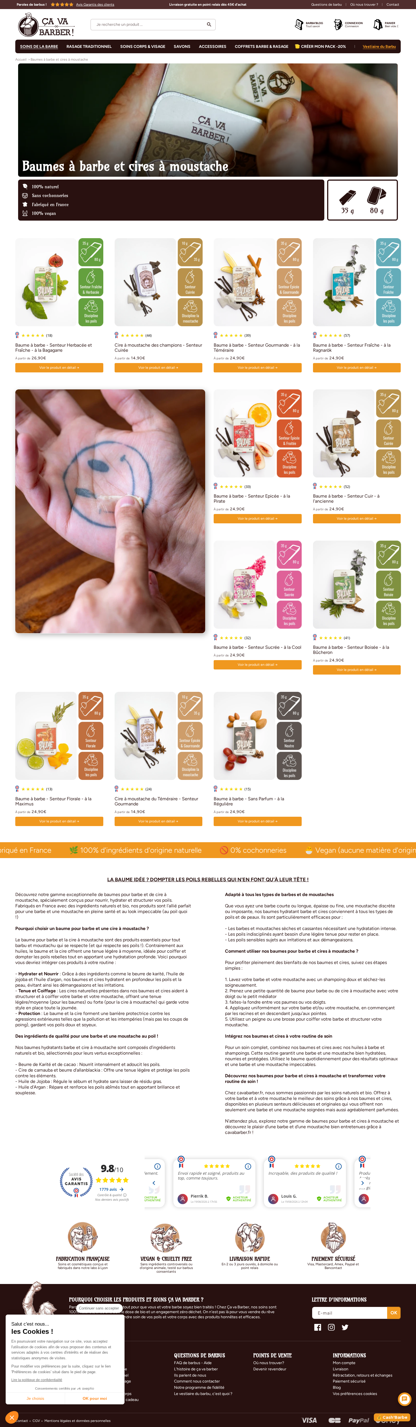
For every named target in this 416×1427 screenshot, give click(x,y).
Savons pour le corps (113, 1393)
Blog (337, 1387)
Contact (393, 5)
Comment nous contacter (197, 1381)
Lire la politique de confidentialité (36, 1380)
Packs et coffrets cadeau (117, 1399)
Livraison (340, 1369)
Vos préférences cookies (355, 1393)
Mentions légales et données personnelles (77, 1421)
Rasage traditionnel (111, 1375)
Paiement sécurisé (349, 1381)
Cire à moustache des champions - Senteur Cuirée (158, 347)
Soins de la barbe (39, 47)
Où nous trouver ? (364, 5)
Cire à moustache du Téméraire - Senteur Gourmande (156, 801)
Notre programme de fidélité (199, 1387)
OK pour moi (95, 1398)
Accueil (21, 59)
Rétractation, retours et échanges (363, 1375)
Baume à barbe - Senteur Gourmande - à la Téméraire (257, 347)
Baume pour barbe (111, 1369)
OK (394, 1312)
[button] (153, 24)
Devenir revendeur (269, 1369)
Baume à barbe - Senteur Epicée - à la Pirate (252, 499)
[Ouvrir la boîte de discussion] (404, 1399)
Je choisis (35, 1398)
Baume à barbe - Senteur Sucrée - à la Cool (257, 647)
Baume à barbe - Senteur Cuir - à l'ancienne (346, 499)
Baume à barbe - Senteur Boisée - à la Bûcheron (351, 650)
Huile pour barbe (109, 1362)
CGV (36, 1421)
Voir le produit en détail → (59, 367)
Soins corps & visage (113, 1381)
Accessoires (106, 1387)
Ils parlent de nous (190, 1375)
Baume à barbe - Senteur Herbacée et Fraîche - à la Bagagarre (53, 347)
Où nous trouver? (268, 1362)
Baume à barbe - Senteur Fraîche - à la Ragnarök (352, 347)
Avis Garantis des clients (95, 5)
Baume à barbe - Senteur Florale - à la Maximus (53, 801)
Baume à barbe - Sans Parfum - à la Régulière (249, 801)
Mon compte (344, 1362)
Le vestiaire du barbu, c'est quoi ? (203, 1393)
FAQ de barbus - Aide (193, 1362)
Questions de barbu (326, 5)
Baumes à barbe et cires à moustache (59, 59)
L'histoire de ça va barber (196, 1369)
